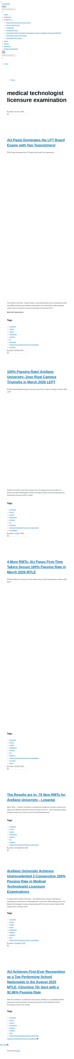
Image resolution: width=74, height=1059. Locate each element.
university (12, 326)
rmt (10, 753)
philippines (13, 334)
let (10, 339)
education (12, 342)
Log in (6, 64)
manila (11, 332)
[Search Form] (3, 52)
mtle (10, 938)
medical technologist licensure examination (24, 345)
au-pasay (12, 761)
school (11, 329)
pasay (11, 763)
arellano (12, 337)
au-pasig (12, 347)
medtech (12, 755)
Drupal (18, 1051)
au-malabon (13, 530)
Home (13, 80)
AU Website (6, 4)
